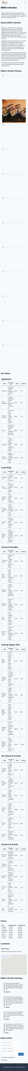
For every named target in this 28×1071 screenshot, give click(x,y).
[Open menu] (25, 3)
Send (21, 1054)
